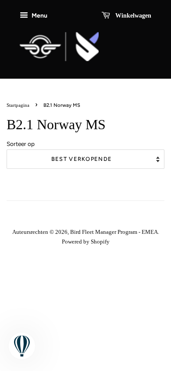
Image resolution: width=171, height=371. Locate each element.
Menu (38, 15)
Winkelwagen (132, 15)
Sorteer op (21, 143)
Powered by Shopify (86, 242)
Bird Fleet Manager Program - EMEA (114, 232)
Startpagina (18, 105)
